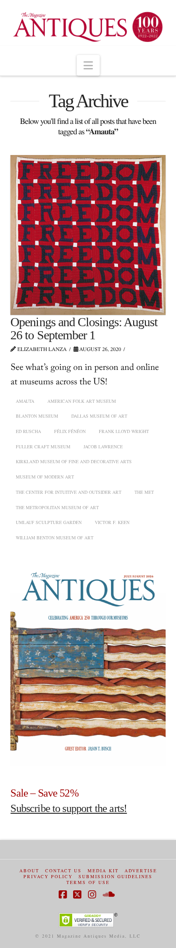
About (29, 871)
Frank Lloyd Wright (124, 431)
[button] (88, 65)
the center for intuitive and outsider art (68, 492)
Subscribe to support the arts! (68, 808)
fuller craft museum (43, 446)
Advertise (141, 871)
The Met (144, 492)
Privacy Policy (48, 877)
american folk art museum (81, 401)
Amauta (25, 401)
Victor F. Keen (112, 522)
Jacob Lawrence (103, 446)
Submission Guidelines (116, 877)
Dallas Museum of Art (99, 416)
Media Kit (103, 871)
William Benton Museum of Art (54, 537)
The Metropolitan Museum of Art (57, 507)
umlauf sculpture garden (49, 522)
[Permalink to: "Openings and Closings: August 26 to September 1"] (87, 234)
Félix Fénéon (70, 431)
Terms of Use (88, 882)
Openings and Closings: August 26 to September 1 (83, 328)
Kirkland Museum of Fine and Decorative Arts (74, 461)
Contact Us (63, 871)
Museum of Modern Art (45, 477)
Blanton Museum (37, 416)
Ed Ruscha (28, 431)
